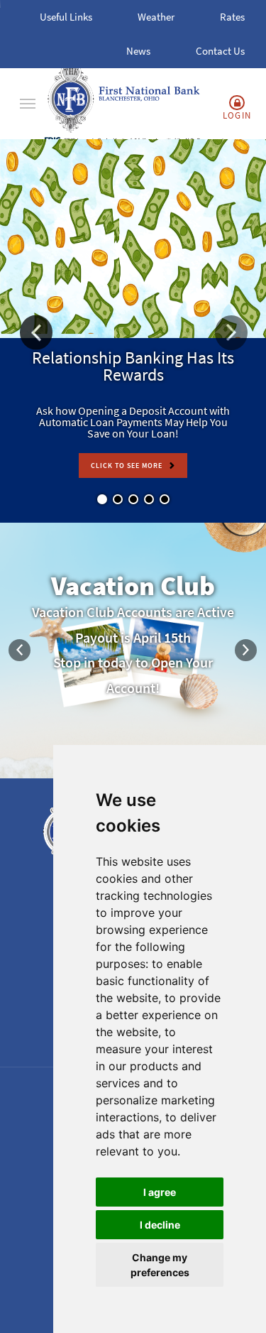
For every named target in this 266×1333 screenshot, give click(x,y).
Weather (156, 16)
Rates (232, 16)
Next (246, 650)
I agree (159, 1192)
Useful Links (66, 16)
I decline (160, 1225)
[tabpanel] (133, 331)
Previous (20, 650)
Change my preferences (160, 1264)
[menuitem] (27, 103)
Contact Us (220, 51)
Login (237, 115)
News (138, 51)
